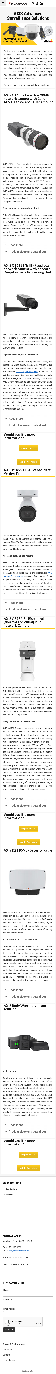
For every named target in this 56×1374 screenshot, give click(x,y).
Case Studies (9, 1360)
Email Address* (10, 1309)
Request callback (28, 448)
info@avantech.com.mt (18, 1250)
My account (8, 1194)
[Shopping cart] (41, 3)
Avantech (31, 1371)
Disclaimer (7, 1349)
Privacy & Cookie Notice (14, 1344)
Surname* (7, 1299)
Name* (6, 1290)
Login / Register (10, 1189)
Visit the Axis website (28, 462)
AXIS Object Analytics (26, 371)
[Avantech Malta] (18, 3)
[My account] (37, 3)
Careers (6, 1355)
